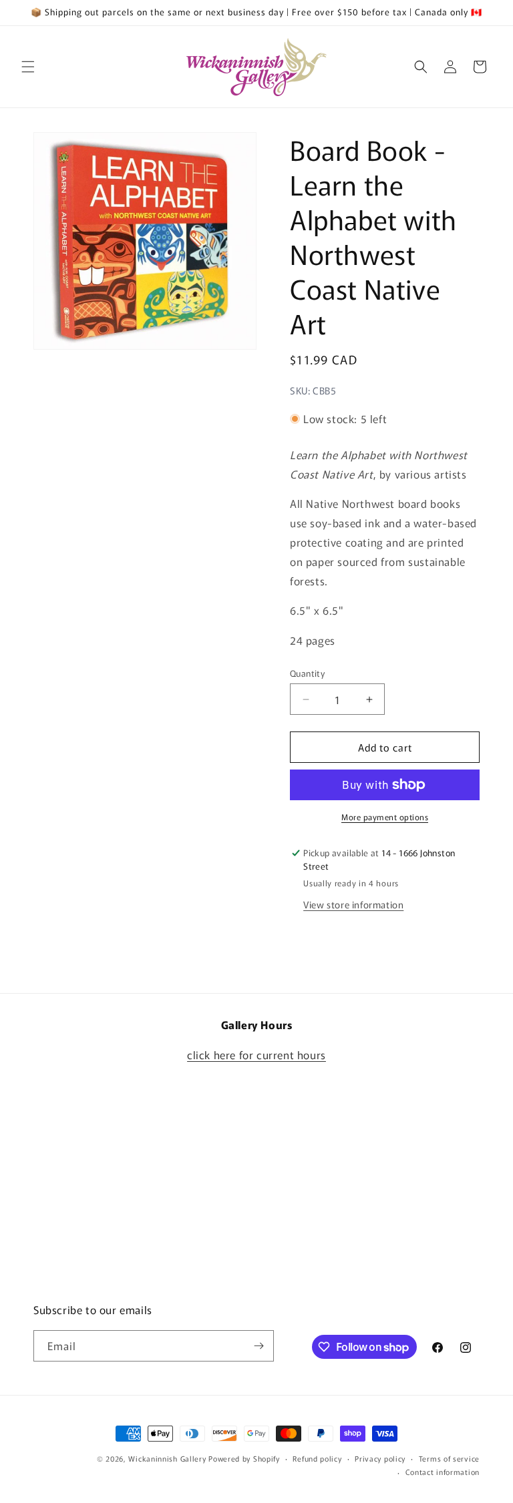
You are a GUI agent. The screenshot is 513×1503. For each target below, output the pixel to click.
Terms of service (449, 1458)
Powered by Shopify (244, 1458)
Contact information (442, 1471)
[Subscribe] (258, 1346)
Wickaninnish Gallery (167, 1458)
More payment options (384, 816)
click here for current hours (256, 1054)
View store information (353, 904)
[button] (28, 66)
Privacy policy (380, 1458)
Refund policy (317, 1458)
